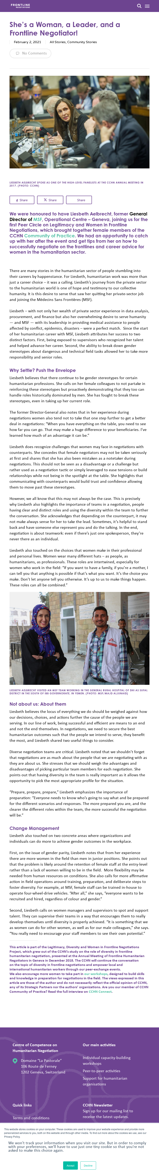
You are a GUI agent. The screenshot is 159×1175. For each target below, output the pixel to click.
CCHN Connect (100, 991)
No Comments (34, 53)
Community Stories (82, 42)
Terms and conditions (31, 1118)
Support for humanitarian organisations (105, 1081)
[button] (147, 6)
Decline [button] (88, 1165)
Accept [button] (70, 1165)
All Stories (58, 42)
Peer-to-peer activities (101, 1070)
